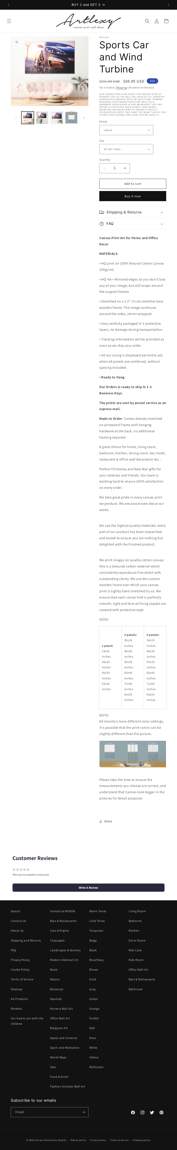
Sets (53, 1067)
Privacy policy (98, 1140)
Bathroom (136, 989)
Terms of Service (22, 979)
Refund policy (78, 1140)
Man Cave (135, 950)
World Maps (58, 1057)
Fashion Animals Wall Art (67, 1086)
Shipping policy (142, 1140)
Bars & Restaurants (63, 921)
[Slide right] (83, 117)
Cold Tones (97, 921)
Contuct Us (18, 921)
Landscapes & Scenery (65, 950)
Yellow (94, 1057)
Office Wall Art (60, 1018)
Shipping (121, 87)
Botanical (56, 989)
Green (93, 999)
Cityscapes (57, 940)
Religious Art (59, 1028)
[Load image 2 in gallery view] (42, 117)
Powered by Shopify (55, 1140)
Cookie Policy (20, 969)
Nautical (56, 999)
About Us (17, 930)
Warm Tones (97, 911)
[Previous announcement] (8, 4)
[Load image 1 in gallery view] (27, 117)
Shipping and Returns (26, 940)
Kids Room (136, 960)
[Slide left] (15, 117)
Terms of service (119, 1140)
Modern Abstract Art (64, 960)
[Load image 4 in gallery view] (71, 117)
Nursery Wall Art (61, 1009)
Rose (92, 1038)
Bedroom (135, 921)
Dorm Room (137, 940)
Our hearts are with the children (27, 1021)
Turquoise (96, 930)
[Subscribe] (83, 1112)
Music (54, 969)
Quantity (104, 159)
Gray (92, 989)
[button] (9, 21)
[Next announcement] (168, 4)
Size (101, 141)
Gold (92, 979)
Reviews (16, 1009)
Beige (93, 940)
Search (15, 911)
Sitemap (16, 989)
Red (92, 1028)
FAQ (13, 950)
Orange (94, 1009)
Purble (94, 1018)
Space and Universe (63, 1038)
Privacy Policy (20, 960)
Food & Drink (59, 1077)
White (93, 1048)
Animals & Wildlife (62, 911)
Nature (55, 979)
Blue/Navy (96, 960)
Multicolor (96, 1067)
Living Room (137, 911)
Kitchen (134, 930)
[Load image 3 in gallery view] (57, 117)
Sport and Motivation (65, 1048)
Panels (103, 121)
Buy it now (133, 196)
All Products (19, 999)
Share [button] (108, 821)
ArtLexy (39, 1140)
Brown (93, 969)
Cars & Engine (59, 930)
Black (93, 950)
